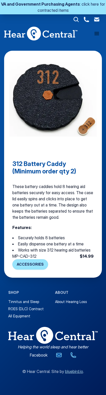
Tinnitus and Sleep (23, 301)
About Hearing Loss (71, 301)
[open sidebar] (97, 33)
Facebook (39, 355)
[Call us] (73, 355)
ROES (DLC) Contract (26, 309)
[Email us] (59, 355)
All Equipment (19, 316)
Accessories (30, 264)
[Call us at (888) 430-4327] (86, 19)
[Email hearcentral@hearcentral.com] (97, 19)
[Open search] (76, 19)
